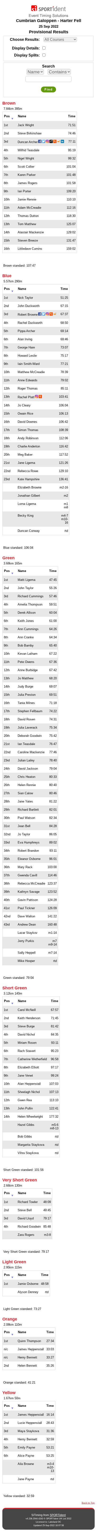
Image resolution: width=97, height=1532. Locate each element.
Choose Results (24, 40)
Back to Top (88, 1503)
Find (48, 89)
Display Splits (26, 55)
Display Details (25, 48)
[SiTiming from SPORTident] (48, 10)
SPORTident (58, 1515)
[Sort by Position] (12, 117)
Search (48, 66)
